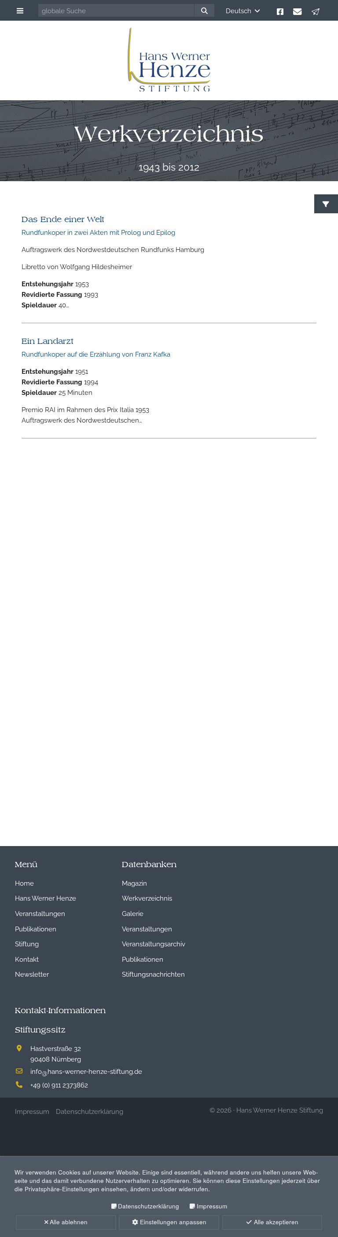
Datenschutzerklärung (148, 1206)
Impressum (212, 1206)
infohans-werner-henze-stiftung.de (86, 1070)
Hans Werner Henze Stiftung (279, 1109)
